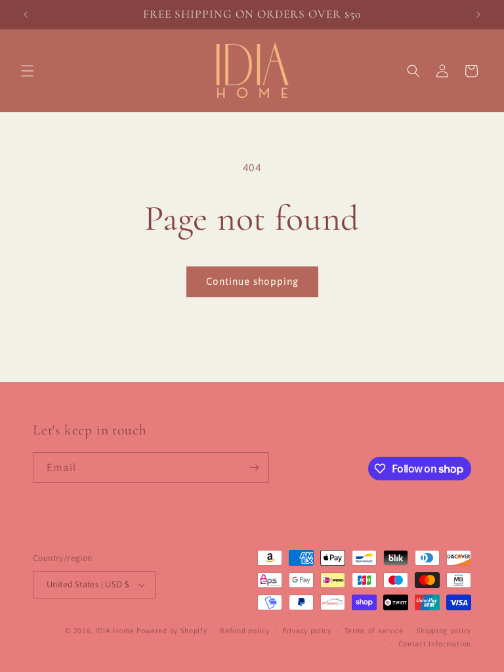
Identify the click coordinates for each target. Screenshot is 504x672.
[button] (27, 70)
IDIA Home (114, 631)
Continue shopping (252, 281)
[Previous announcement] (25, 14)
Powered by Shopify (171, 631)
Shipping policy (444, 631)
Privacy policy (306, 631)
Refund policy (244, 631)
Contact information (434, 644)
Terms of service (374, 631)
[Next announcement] (478, 14)
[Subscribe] (254, 467)
